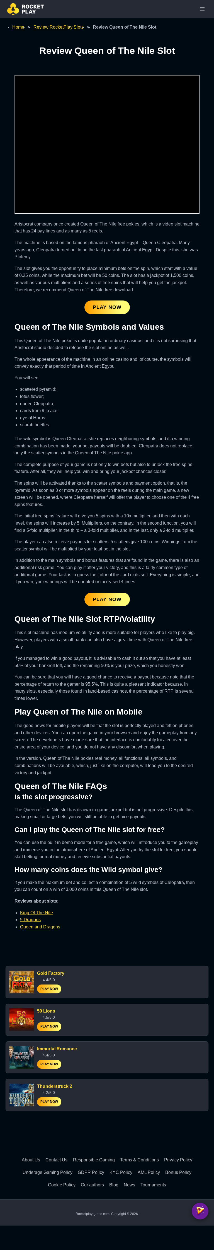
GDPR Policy (91, 1172)
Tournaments (153, 1185)
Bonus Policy (178, 1172)
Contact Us (56, 1160)
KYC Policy (121, 1172)
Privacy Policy (178, 1160)
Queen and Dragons (40, 927)
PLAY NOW (107, 307)
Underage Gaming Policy (47, 1172)
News (129, 1185)
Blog (113, 1185)
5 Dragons (30, 919)
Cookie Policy (62, 1185)
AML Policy (149, 1172)
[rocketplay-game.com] (25, 9)
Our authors (92, 1185)
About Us (31, 1160)
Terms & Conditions (139, 1160)
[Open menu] (202, 8)
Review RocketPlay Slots (58, 27)
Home (18, 27)
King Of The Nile (36, 912)
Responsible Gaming (94, 1160)
